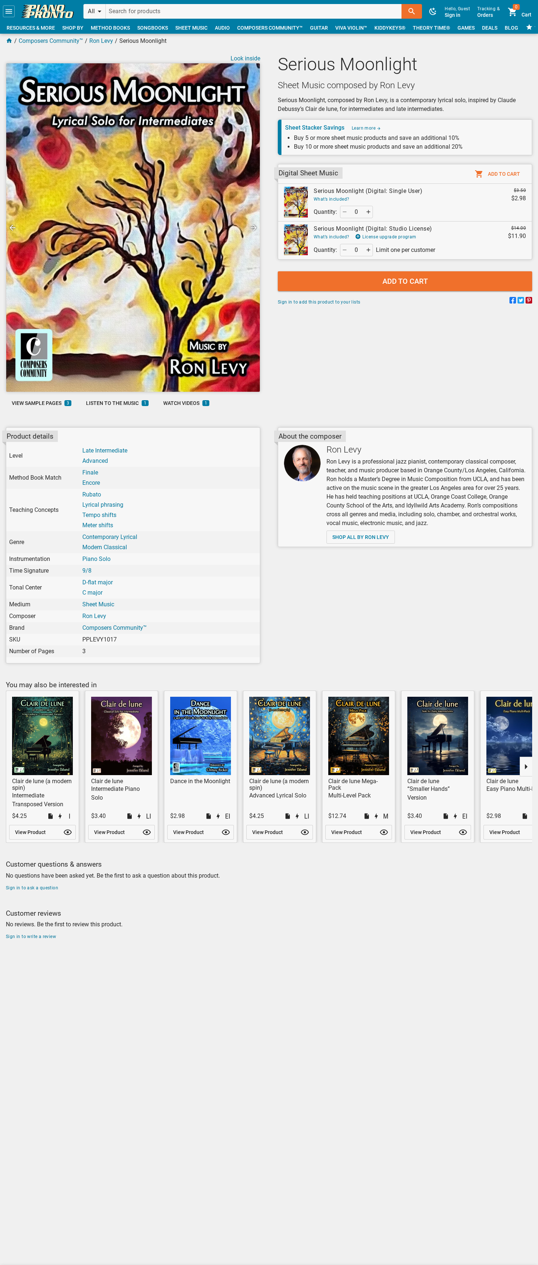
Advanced (95, 460)
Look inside (245, 58)
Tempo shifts (99, 514)
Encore (91, 482)
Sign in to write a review (31, 936)
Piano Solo (96, 558)
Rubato (91, 494)
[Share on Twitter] (521, 301)
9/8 (86, 570)
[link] (48, 11)
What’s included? (331, 199)
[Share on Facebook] (512, 301)
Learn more (364, 128)
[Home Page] (9, 40)
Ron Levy (101, 40)
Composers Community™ (51, 40)
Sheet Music (98, 604)
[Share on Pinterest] (529, 301)
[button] (9, 11)
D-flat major (97, 582)
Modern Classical (104, 547)
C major (92, 592)
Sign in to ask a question (32, 887)
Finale (90, 472)
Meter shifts (97, 525)
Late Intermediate (104, 450)
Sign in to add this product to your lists (319, 302)
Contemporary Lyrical (109, 536)
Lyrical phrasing (102, 504)
